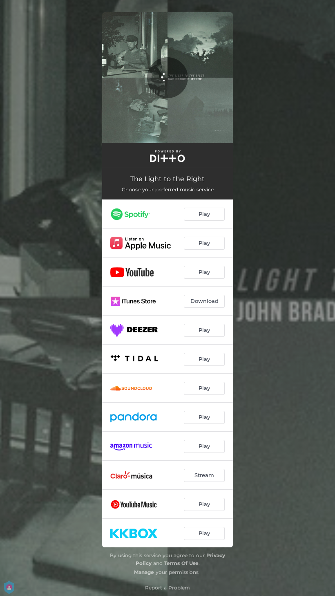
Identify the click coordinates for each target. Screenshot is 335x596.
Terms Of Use (181, 563)
